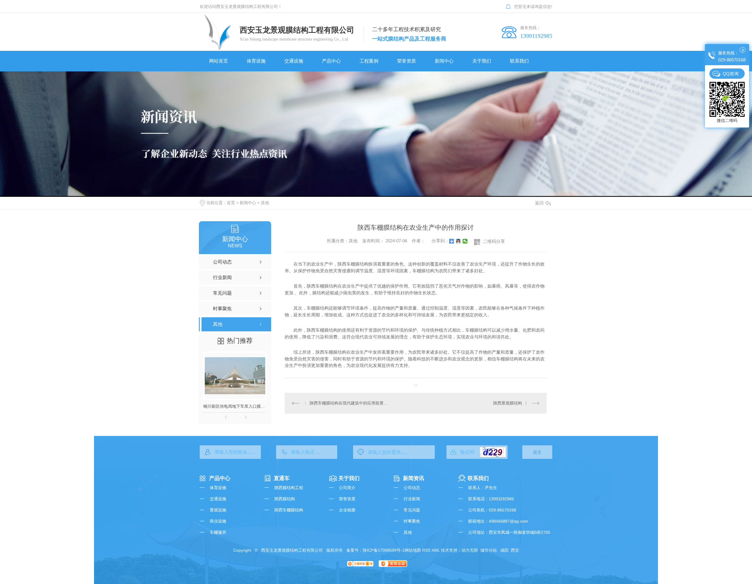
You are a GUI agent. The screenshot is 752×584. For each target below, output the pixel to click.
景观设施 (218, 510)
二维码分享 (494, 241)
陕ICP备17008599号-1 (383, 550)
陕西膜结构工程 (288, 487)
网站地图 (412, 550)
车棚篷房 (218, 532)
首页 (231, 202)
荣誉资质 (347, 498)
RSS (426, 550)
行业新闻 (412, 498)
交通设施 (218, 498)
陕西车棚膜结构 (288, 510)
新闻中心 (248, 202)
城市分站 (488, 550)
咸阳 (504, 550)
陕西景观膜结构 (507, 403)
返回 (539, 202)
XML (436, 550)
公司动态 (412, 487)
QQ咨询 (730, 73)
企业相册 (347, 510)
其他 (265, 202)
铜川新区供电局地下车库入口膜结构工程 (235, 406)
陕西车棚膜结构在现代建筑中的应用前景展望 (350, 403)
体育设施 (218, 487)
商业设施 (218, 521)
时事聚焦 (412, 521)
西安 (515, 550)
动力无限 (469, 550)
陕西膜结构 (284, 498)
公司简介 (347, 487)
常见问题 (412, 510)
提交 (537, 452)
